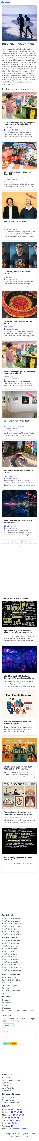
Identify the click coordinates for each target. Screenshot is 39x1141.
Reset (14, 1043)
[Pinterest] (21, 1109)
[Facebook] (12, 1109)
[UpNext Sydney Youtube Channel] (11, 1125)
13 (30, 542)
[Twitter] (18, 1109)
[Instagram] (15, 1109)
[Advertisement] (19, 572)
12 (26, 542)
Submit (6, 1043)
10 (17, 542)
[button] (36, 2)
